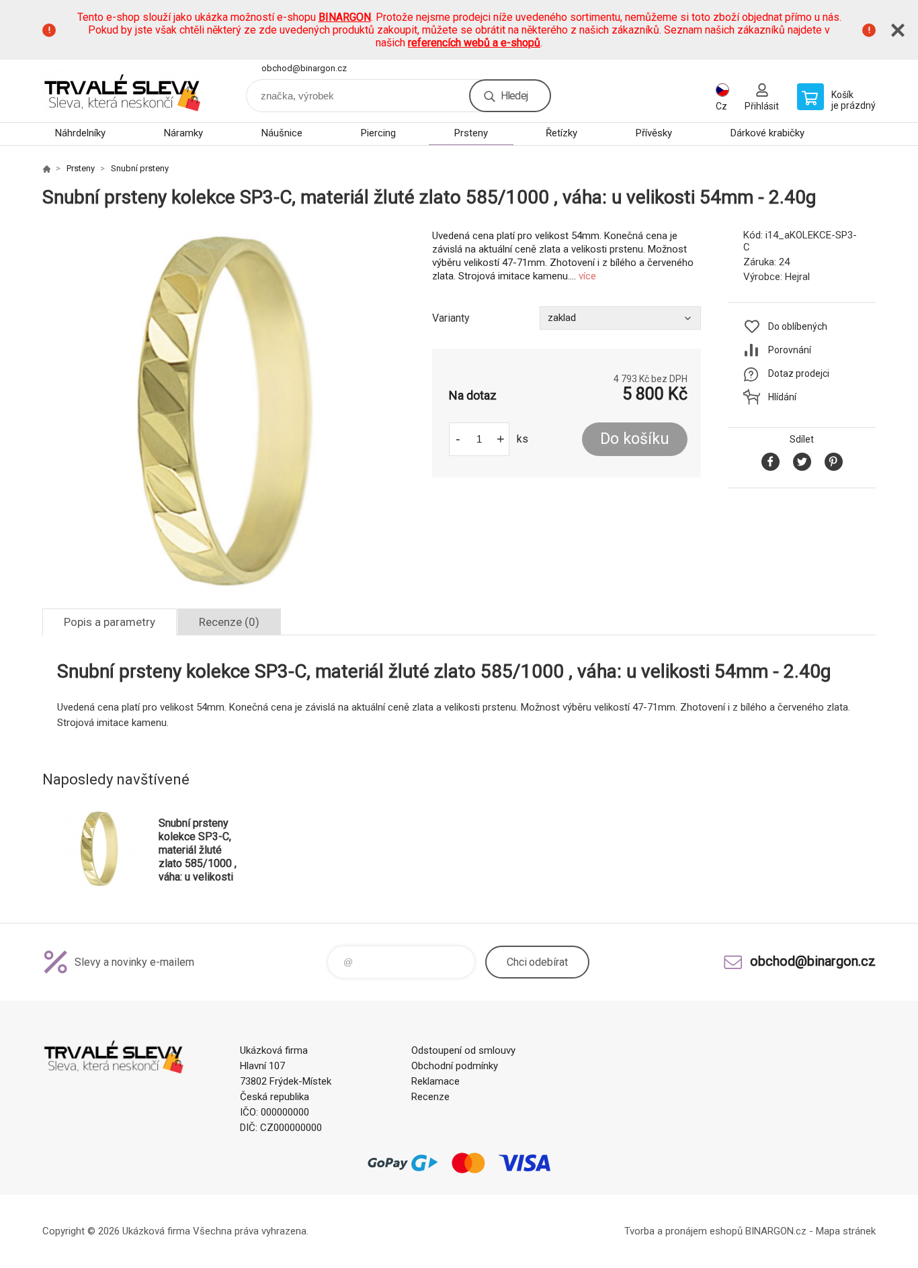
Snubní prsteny (140, 168)
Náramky (183, 133)
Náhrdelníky (80, 133)
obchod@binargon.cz (304, 68)
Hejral (797, 277)
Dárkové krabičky (767, 133)
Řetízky (561, 133)
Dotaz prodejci (798, 373)
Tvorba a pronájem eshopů (683, 1231)
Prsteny (471, 133)
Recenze (430, 1097)
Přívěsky (654, 133)
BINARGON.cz (775, 1231)
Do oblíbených (797, 326)
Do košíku (634, 439)
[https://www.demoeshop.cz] (46, 169)
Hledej (514, 95)
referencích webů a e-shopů (474, 42)
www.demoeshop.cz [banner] (123, 91)
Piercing (378, 133)
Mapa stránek (846, 1231)
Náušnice (281, 133)
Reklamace (435, 1081)
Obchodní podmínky (454, 1066)
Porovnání (789, 350)
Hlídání (782, 397)
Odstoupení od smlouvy (463, 1050)
